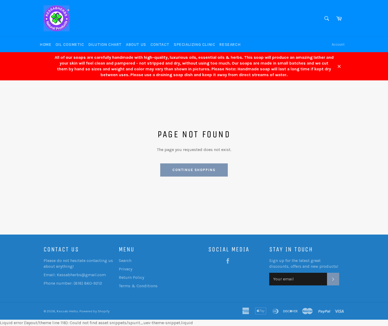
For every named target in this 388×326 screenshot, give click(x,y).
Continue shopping (193, 170)
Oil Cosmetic (69, 44)
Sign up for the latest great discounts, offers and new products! (303, 263)
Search (125, 260)
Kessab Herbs (67, 311)
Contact (159, 44)
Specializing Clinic (194, 44)
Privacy (125, 268)
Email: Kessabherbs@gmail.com (75, 274)
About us (136, 44)
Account (338, 44)
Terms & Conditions (138, 285)
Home (45, 44)
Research (229, 44)
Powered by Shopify (94, 311)
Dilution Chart (105, 44)
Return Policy (131, 277)
